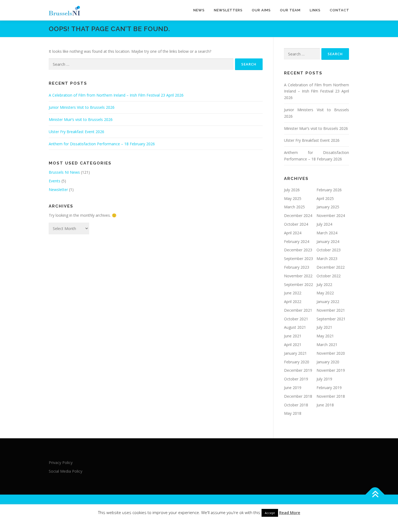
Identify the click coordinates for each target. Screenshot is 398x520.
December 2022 (331, 267)
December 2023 (298, 249)
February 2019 (329, 387)
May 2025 (292, 198)
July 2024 (324, 224)
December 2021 (298, 310)
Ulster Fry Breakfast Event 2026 (76, 131)
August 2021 (295, 327)
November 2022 (298, 275)
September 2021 (331, 318)
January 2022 (328, 301)
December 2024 (298, 215)
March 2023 (327, 258)
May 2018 (292, 413)
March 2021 (327, 344)
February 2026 (329, 189)
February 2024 (296, 241)
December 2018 (298, 396)
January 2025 (328, 206)
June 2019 (292, 387)
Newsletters (228, 10)
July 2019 (324, 378)
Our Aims (261, 10)
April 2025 (325, 198)
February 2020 (296, 361)
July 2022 (324, 284)
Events (54, 180)
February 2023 (296, 267)
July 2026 (292, 189)
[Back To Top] (375, 494)
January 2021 (295, 353)
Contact (339, 10)
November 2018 (331, 396)
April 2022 (292, 301)
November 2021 (331, 310)
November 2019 (331, 370)
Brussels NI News (64, 172)
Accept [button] (270, 513)
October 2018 (296, 404)
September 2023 (298, 258)
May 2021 (325, 335)
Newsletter (58, 189)
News (199, 10)
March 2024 (327, 232)
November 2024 (331, 215)
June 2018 (325, 404)
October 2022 (329, 275)
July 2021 (324, 327)
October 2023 (329, 249)
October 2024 (296, 224)
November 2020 (331, 353)
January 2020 (328, 361)
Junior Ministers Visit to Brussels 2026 (82, 107)
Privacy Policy (61, 462)
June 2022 (292, 292)
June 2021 (292, 335)
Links (315, 10)
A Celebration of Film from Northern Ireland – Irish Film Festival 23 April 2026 (116, 95)
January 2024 (328, 241)
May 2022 (325, 292)
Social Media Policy (65, 471)
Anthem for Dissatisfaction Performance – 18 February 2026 (102, 143)
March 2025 (294, 206)
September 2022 (298, 284)
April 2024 (292, 232)
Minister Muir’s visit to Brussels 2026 (81, 119)
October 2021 (296, 318)
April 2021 (292, 344)
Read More (289, 512)
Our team (290, 10)
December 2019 (298, 370)
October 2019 (296, 378)
